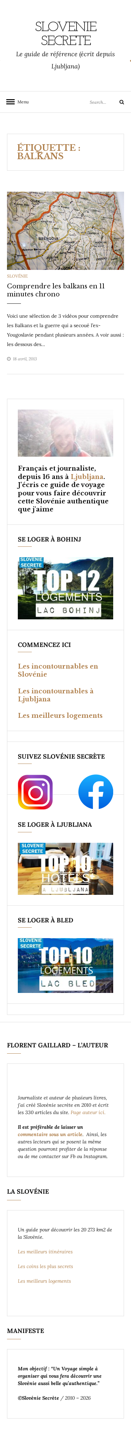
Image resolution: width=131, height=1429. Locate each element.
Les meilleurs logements (60, 716)
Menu (20, 101)
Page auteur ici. (89, 1112)
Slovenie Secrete (65, 35)
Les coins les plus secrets (45, 1266)
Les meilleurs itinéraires (46, 1251)
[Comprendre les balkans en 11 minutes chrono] (65, 230)
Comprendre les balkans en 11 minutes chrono (56, 290)
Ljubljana (87, 477)
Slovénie (17, 276)
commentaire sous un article (50, 1134)
